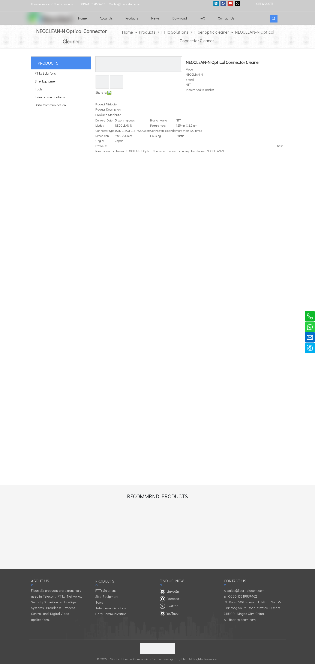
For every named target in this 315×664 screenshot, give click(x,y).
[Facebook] (223, 3)
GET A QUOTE (264, 3)
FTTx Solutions (45, 73)
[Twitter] (237, 3)
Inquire (190, 90)
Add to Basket (205, 90)
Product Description (108, 109)
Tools (38, 89)
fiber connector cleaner (109, 151)
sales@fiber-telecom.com (245, 590)
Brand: (190, 80)
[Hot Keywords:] (274, 18)
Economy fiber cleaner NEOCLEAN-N (201, 151)
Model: (190, 69)
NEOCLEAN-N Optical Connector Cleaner (151, 151)
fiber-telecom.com (242, 619)
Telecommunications (50, 97)
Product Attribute (106, 104)
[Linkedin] (216, 3)
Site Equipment (46, 81)
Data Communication (50, 105)
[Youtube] (230, 3)
